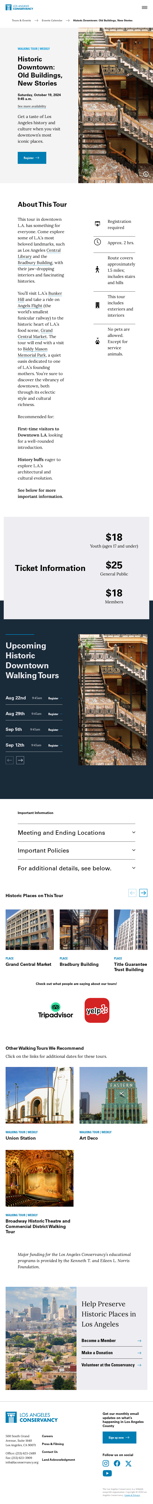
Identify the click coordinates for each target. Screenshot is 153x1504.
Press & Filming (53, 1444)
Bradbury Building (35, 262)
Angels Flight (30, 305)
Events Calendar (52, 20)
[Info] (145, 175)
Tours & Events (21, 20)
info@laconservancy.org (22, 1462)
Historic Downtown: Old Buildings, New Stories (102, 20)
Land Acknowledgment (58, 1459)
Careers (47, 1436)
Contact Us (50, 1452)
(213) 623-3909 (22, 1458)
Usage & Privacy (132, 1495)
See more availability (32, 106)
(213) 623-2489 (26, 1453)
